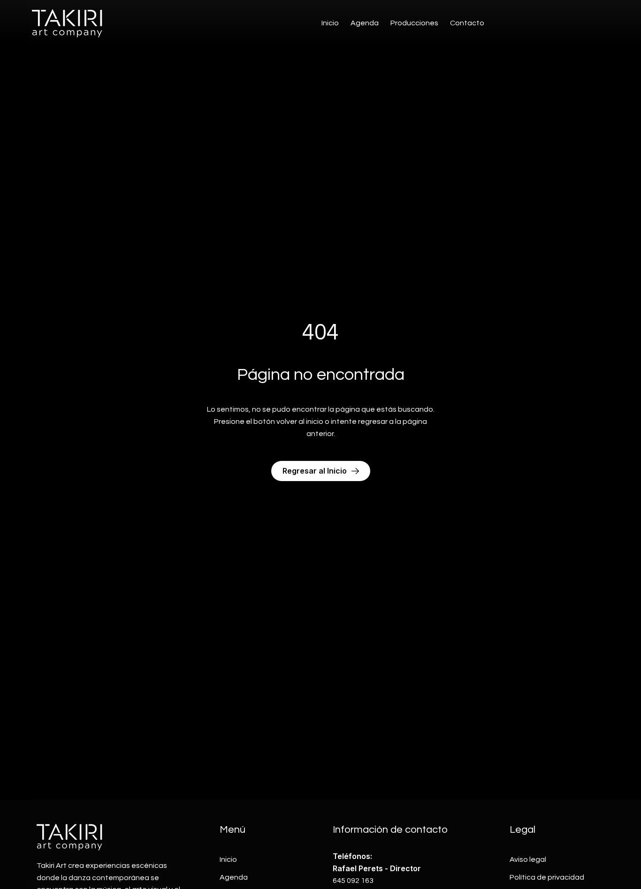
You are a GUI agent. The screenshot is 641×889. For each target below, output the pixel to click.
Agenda (365, 23)
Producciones (414, 23)
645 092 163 (353, 880)
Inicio (330, 23)
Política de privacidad (547, 877)
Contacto (467, 23)
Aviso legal (528, 859)
